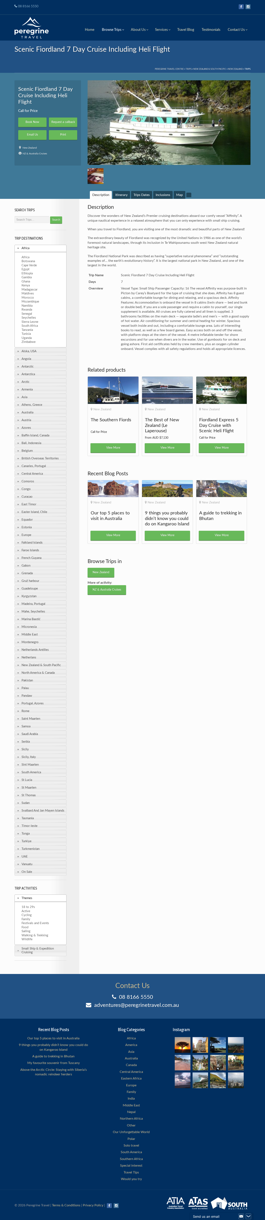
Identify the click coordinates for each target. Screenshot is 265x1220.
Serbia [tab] (26, 741)
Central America (131, 1072)
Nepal (131, 1112)
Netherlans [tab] (29, 657)
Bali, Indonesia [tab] (31, 443)
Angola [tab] (26, 358)
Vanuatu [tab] (27, 864)
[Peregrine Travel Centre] (31, 27)
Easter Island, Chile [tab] (34, 512)
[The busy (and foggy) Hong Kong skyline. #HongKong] (236, 1080)
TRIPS (189, 68)
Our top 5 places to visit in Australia (53, 1038)
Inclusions (163, 195)
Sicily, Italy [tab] (29, 757)
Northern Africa (131, 1118)
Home (89, 29)
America (131, 1045)
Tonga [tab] (26, 833)
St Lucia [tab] (27, 780)
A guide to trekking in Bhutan (53, 1056)
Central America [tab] (32, 473)
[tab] (101, 195)
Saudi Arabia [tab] (30, 734)
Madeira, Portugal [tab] (33, 603)
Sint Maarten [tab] (30, 764)
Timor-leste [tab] (29, 825)
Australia (131, 1058)
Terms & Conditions (66, 1205)
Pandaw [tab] (27, 695)
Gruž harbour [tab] (30, 580)
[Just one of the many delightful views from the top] (236, 1045)
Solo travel (131, 1145)
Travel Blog (185, 29)
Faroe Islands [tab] (30, 550)
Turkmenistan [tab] (31, 848)
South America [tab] (31, 772)
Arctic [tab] (25, 381)
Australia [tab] (27, 412)
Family (131, 1092)
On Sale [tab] (27, 871)
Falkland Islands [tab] (32, 542)
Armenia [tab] (27, 389)
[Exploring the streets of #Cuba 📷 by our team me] (236, 1063)
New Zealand (235, 68)
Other (131, 1125)
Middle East (131, 1105)
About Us (138, 29)
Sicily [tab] (25, 749)
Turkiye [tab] (26, 841)
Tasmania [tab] (28, 818)
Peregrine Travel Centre (169, 68)
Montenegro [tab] (30, 642)
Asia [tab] (24, 397)
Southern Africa (131, 1159)
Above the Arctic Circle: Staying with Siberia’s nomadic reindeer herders (53, 1072)
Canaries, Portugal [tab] (34, 466)
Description (100, 195)
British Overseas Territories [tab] (40, 458)
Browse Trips (111, 29)
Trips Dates (142, 195)
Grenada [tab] (27, 573)
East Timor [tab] (29, 504)
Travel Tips (131, 1172)
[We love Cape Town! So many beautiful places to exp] (200, 1080)
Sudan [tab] (26, 803)
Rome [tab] (25, 711)
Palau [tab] (25, 688)
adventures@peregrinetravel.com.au (136, 1005)
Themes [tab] (27, 898)
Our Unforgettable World (131, 1132)
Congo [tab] (26, 489)
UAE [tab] (25, 856)
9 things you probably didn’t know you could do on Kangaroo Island (53, 1047)
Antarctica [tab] (28, 374)
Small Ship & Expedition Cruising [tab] (38, 950)
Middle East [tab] (30, 634)
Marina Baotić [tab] (31, 619)
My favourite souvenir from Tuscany (53, 1063)
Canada (131, 1065)
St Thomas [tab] (29, 795)
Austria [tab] (26, 420)
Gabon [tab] (26, 565)
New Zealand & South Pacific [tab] (41, 665)
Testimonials (211, 29)
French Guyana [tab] (31, 558)
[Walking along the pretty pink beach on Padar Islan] (182, 1063)
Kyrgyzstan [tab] (29, 596)
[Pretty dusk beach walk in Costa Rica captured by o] (182, 1080)
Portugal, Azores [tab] (33, 703)
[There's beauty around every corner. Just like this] (200, 1045)
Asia (131, 1051)
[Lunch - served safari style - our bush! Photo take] (218, 1045)
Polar (131, 1139)
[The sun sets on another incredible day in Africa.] (182, 1045)
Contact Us (236, 29)
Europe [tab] (26, 535)
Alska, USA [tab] (29, 351)
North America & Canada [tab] (38, 672)
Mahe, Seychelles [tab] (33, 611)
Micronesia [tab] (29, 626)
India (131, 1098)
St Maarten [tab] (29, 787)
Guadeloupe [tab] (30, 588)
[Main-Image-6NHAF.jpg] (169, 122)
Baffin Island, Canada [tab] (35, 435)
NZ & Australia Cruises (35, 153)
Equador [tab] (27, 519)
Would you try (131, 1179)
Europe (131, 1085)
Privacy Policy (93, 1205)
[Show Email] (241, 1216)
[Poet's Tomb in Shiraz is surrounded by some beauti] (200, 1063)
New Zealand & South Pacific (209, 68)
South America (131, 1152)
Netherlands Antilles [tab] (35, 649)
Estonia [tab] (27, 527)
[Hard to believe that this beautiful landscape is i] (218, 1080)
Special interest (131, 1165)
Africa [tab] (25, 248)
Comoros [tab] (28, 481)
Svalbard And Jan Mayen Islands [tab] (43, 810)
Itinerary (121, 195)
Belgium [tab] (27, 450)
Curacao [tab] (27, 496)
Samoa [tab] (26, 726)
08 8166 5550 (28, 6)
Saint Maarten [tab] (31, 718)
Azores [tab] (26, 427)
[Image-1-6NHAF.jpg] (95, 176)
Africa (131, 1038)
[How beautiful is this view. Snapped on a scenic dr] (218, 1063)
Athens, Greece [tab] (32, 404)
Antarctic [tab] (28, 366)
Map (179, 195)
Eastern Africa (131, 1078)
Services (161, 29)
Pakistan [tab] (27, 680)
